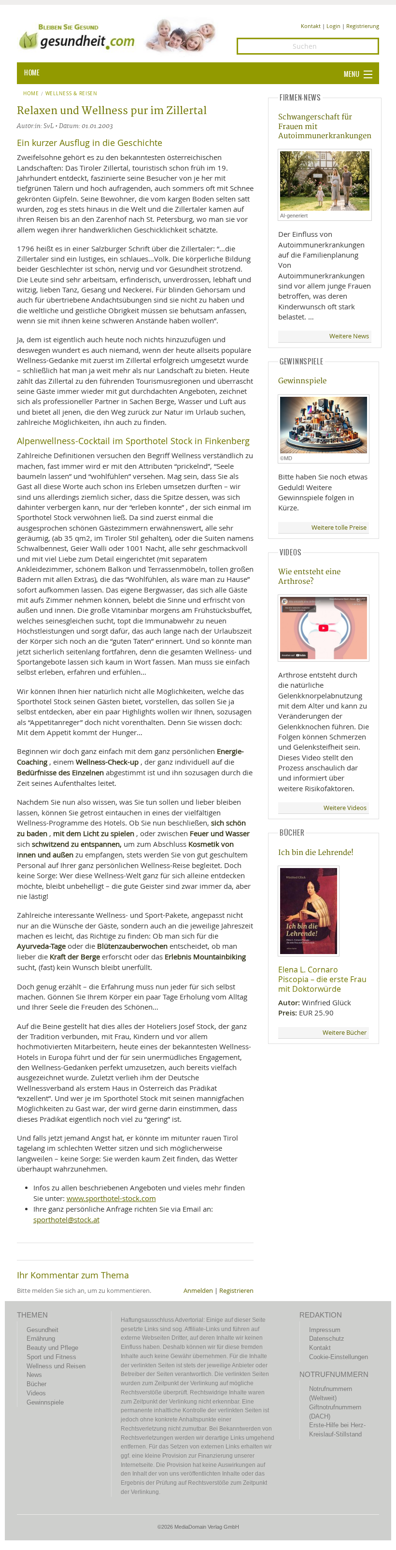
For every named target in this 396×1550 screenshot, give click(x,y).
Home (31, 93)
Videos (36, 1393)
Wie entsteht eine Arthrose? (309, 576)
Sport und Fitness (51, 1357)
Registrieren (236, 1291)
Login (333, 25)
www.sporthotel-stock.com (111, 1198)
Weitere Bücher (345, 1033)
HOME (32, 73)
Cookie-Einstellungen (338, 1357)
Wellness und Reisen (56, 1366)
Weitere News (349, 336)
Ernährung (41, 1338)
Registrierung (362, 25)
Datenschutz (326, 1338)
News (34, 1374)
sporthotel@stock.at (66, 1219)
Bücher (36, 1384)
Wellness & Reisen (71, 93)
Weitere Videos (345, 808)
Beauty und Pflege (52, 1347)
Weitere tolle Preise (339, 527)
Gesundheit (42, 1329)
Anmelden (198, 1291)
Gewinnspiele (302, 381)
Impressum (324, 1329)
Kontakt (311, 25)
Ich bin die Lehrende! (316, 852)
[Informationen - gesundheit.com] (119, 35)
